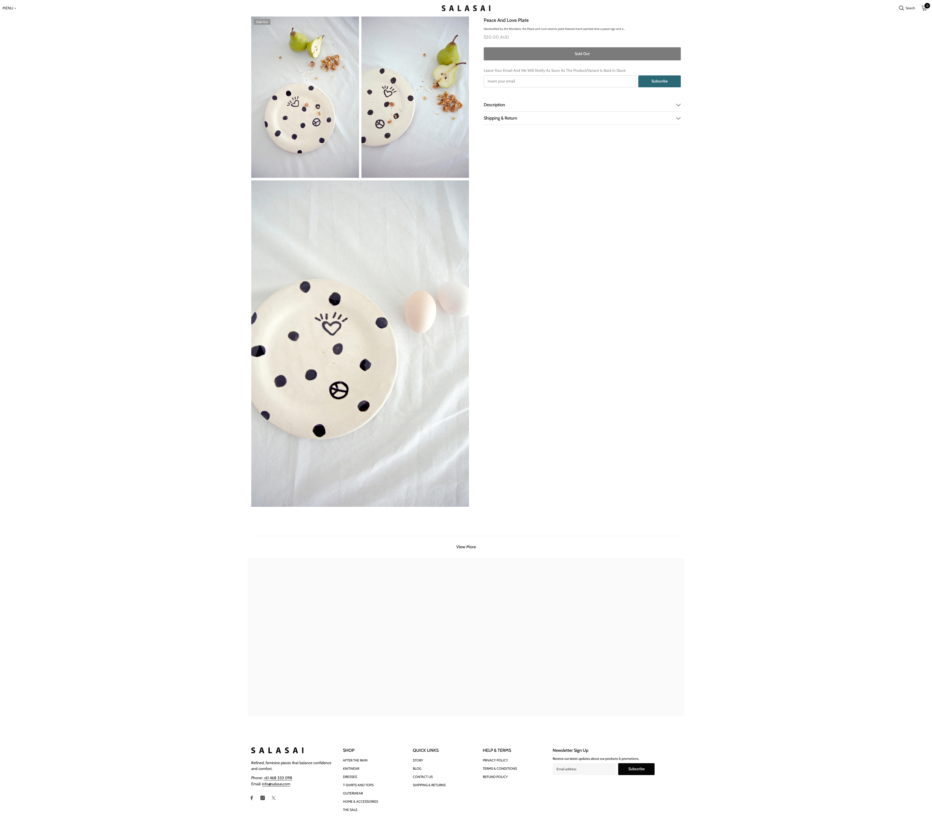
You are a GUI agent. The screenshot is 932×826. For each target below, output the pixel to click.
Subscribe (659, 81)
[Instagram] (262, 798)
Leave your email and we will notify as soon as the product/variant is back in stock (554, 70)
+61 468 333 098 (278, 778)
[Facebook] (251, 798)
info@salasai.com (276, 784)
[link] (302, 706)
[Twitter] (273, 798)
